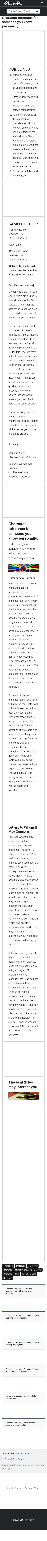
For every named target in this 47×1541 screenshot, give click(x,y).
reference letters (11, 1274)
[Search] (37, 11)
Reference (8, 1266)
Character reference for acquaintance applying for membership (22, 1316)
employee (20, 1266)
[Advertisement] (23, 47)
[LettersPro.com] (13, 3)
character (7, 1278)
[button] (42, 3)
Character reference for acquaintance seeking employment (22, 1343)
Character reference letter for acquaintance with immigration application (19, 1291)
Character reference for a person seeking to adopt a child (20, 1424)
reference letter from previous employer (22, 1270)
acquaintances (29, 1274)
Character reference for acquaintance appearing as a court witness (22, 1370)
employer (33, 1266)
